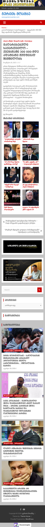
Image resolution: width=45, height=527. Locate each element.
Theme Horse (25, 516)
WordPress (30, 519)
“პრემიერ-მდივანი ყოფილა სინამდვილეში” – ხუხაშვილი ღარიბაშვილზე (22, 231)
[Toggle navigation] (4, 22)
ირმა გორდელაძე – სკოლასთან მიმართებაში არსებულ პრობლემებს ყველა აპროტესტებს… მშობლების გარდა (21, 360)
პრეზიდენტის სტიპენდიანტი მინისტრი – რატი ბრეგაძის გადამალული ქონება (21, 222)
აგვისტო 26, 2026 (9, 456)
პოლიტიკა (28, 41)
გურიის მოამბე (16, 14)
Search (39, 289)
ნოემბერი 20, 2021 (9, 62)
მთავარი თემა (19, 41)
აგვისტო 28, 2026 (9, 368)
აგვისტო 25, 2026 (9, 499)
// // (19, 62)
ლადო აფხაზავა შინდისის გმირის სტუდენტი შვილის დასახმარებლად (22, 451)
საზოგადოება (11, 325)
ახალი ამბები (8, 41)
